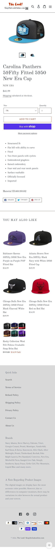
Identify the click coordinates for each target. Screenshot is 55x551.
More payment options (27, 133)
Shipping (7, 95)
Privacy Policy (12, 410)
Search (8, 379)
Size (5, 105)
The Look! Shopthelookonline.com (30, 538)
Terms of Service (13, 387)
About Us (9, 425)
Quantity (42, 105)
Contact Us (10, 418)
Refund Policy (12, 395)
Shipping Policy (12, 402)
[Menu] (50, 6)
